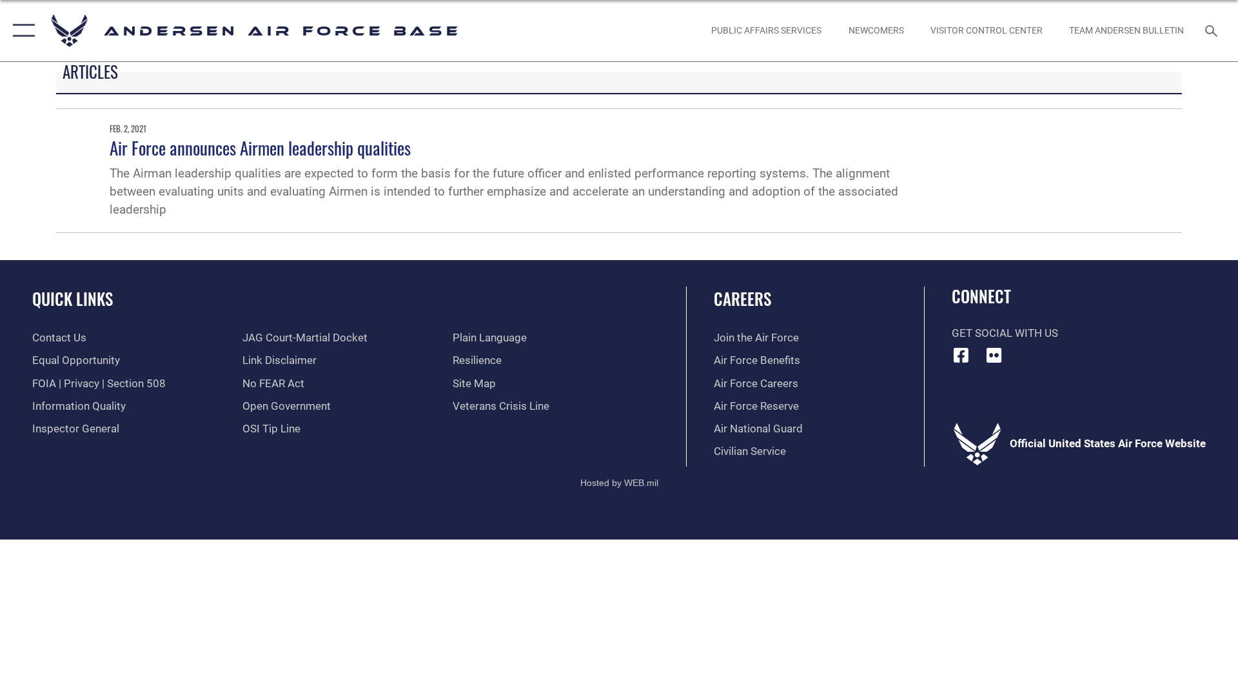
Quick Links (72, 298)
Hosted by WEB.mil (619, 483)
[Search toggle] (1212, 30)
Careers (742, 298)
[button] (21, 30)
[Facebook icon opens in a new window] (961, 355)
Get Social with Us (1005, 333)
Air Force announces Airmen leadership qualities (260, 148)
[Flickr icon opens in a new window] (993, 355)
